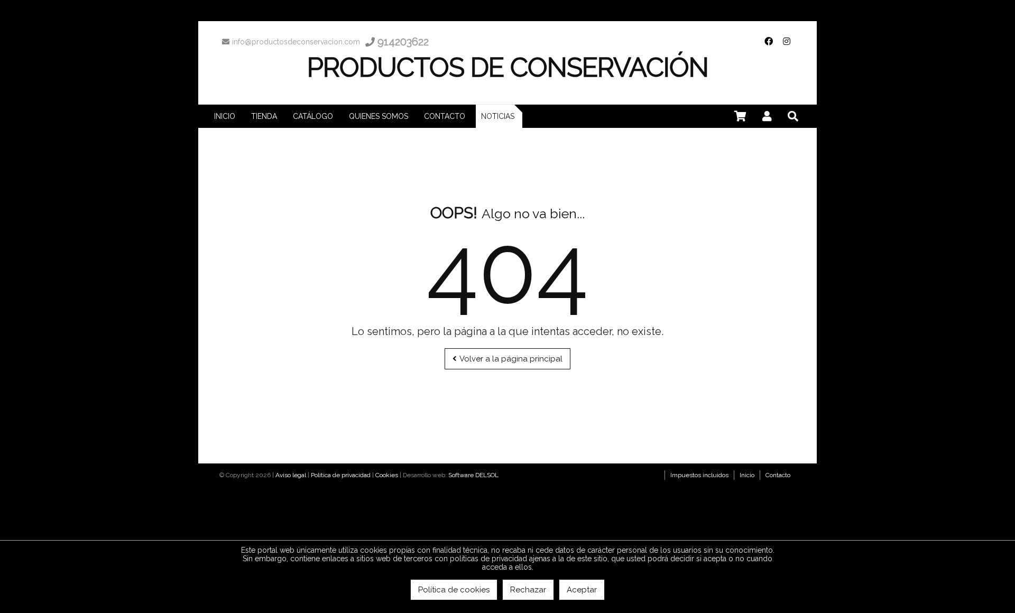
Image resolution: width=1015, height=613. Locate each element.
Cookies (386, 475)
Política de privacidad (341, 475)
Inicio (747, 475)
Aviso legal (290, 475)
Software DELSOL (473, 475)
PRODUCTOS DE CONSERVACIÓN (507, 67)
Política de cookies (454, 590)
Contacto (777, 475)
